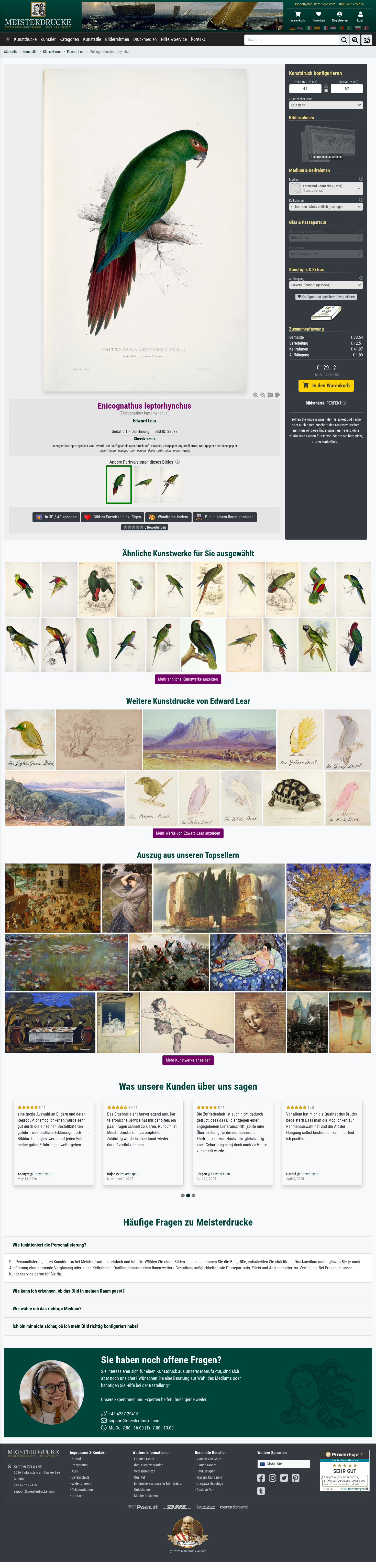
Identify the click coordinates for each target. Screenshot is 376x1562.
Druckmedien (145, 39)
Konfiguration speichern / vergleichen (328, 297)
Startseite (11, 52)
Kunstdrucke (25, 39)
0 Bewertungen (155, 527)
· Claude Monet (205, 1465)
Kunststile (92, 39)
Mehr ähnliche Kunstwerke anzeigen (188, 679)
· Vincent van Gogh (208, 1459)
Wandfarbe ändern (171, 517)
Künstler (48, 39)
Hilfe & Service (174, 39)
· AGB (74, 1471)
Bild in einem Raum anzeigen (227, 517)
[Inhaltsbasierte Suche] (355, 40)
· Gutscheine (141, 1490)
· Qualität (138, 1477)
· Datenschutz (79, 1477)
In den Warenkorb (329, 386)
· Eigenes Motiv (143, 1459)
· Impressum (79, 1465)
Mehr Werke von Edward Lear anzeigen (188, 833)
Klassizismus (52, 52)
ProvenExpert (41, 1174)
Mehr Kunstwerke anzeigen (188, 1060)
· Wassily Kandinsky (209, 1477)
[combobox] (326, 105)
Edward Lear (76, 52)
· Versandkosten (143, 1471)
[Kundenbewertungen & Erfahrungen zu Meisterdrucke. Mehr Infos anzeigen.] (345, 1470)
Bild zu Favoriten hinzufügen (116, 517)
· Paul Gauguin (205, 1471)
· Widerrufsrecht (81, 1483)
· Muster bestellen (145, 1496)
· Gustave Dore (205, 1490)
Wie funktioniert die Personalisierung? (49, 1245)
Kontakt (198, 39)
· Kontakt (76, 1459)
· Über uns (77, 1496)
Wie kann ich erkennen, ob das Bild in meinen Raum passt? (69, 1291)
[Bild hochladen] (366, 40)
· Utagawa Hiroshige (209, 1483)
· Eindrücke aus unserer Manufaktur (157, 1483)
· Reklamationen (81, 1490)
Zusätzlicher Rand (300, 99)
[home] (8, 39)
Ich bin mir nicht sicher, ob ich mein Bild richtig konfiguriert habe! (75, 1326)
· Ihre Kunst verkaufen (147, 1465)
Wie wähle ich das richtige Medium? (47, 1309)
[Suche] (344, 40)
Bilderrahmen (117, 39)
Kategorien (69, 39)
